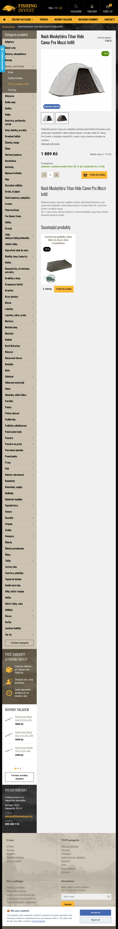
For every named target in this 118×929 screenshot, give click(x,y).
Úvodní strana (8, 27)
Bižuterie (9, 96)
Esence (8, 203)
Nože (7, 370)
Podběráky (10, 419)
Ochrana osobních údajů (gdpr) (21, 902)
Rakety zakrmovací (14, 474)
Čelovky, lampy (12, 142)
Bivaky (10, 72)
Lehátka (9, 309)
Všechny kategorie (19, 643)
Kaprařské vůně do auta (16, 250)
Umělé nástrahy (12, 585)
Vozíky (8, 622)
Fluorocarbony (12, 210)
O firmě (10, 846)
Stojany (8, 524)
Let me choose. (38, 921)
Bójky (8, 114)
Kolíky (8, 262)
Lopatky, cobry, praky (15, 315)
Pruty (8, 462)
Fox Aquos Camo (13, 216)
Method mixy (11, 327)
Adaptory (9, 41)
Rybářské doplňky (13, 499)
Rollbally (9, 493)
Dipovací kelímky (13, 173)
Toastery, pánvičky (14, 573)
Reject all (95, 920)
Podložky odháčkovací (16, 425)
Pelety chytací (12, 413)
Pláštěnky (66, 853)
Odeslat (67, 904)
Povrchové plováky (14, 450)
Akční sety (10, 48)
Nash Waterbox (12, 346)
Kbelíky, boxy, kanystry (16, 256)
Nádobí (8, 339)
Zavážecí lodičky (13, 628)
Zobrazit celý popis (50, 144)
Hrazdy (8, 228)
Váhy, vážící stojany (14, 591)
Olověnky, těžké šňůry (15, 395)
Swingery (9, 536)
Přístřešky (12, 90)
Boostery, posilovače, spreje (15, 122)
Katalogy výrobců (15, 857)
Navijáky (9, 364)
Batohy (8, 60)
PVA (7, 468)
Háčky (8, 222)
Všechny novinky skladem (19, 777)
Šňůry (8, 554)
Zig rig (8, 634)
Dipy (7, 179)
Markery (9, 321)
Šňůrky (8, 542)
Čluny (7, 148)
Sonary (8, 511)
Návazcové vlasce (13, 358)
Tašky (8, 560)
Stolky (8, 530)
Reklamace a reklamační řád (20, 894)
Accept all (95, 912)
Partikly (9, 401)
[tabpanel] (18, 738)
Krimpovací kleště (14, 284)
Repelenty (10, 481)
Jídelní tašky (11, 244)
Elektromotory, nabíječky (17, 197)
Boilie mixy (10, 102)
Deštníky (9, 167)
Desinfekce (10, 161)
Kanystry (65, 850)
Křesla (8, 303)
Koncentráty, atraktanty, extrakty (17, 270)
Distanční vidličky (13, 185)
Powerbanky (11, 456)
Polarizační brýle (13, 432)
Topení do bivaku (13, 579)
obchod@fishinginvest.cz (19, 816)
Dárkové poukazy (13, 154)
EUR (56, 8)
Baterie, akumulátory (15, 54)
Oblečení (9, 376)
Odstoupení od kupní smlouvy (21, 898)
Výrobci (44, 19)
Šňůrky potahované (14, 548)
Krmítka (9, 290)
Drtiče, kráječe (12, 191)
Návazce (9, 352)
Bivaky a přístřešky (14, 66)
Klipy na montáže (69, 846)
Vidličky (9, 610)
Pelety (8, 407)
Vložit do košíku (97, 174)
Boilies (8, 108)
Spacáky (9, 517)
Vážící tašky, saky (14, 603)
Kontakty (110, 19)
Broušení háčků (12, 136)
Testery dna (11, 567)
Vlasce (8, 616)
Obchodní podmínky (88, 19)
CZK (60, 8)
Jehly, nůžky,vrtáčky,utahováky (17, 236)
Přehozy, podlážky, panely (18, 84)
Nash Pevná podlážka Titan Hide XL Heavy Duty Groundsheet (58, 239)
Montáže (9, 333)
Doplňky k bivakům (15, 78)
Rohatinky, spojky (13, 487)
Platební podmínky (15, 887)
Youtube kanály (13, 861)
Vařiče (8, 597)
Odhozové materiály (14, 382)
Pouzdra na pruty (13, 444)
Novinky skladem (63, 19)
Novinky (10, 850)
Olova (7, 388)
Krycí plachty (11, 296)
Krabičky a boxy (12, 278)
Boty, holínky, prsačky (16, 130)
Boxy (63, 864)
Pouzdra (9, 438)
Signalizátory (11, 505)
